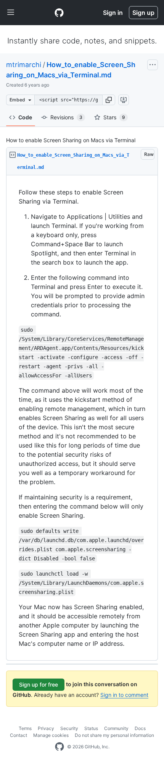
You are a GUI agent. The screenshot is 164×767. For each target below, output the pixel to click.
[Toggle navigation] (10, 13)
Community (116, 728)
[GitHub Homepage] (59, 747)
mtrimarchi (23, 65)
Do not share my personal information (114, 735)
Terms (25, 728)
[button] (108, 100)
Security (69, 728)
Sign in (113, 12)
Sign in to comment (124, 695)
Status (91, 728)
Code (25, 117)
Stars (114, 117)
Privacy (46, 728)
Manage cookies (51, 735)
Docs (140, 728)
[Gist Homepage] (59, 12)
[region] (82, 418)
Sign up (143, 12)
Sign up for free (38, 684)
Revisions (66, 117)
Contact (18, 735)
